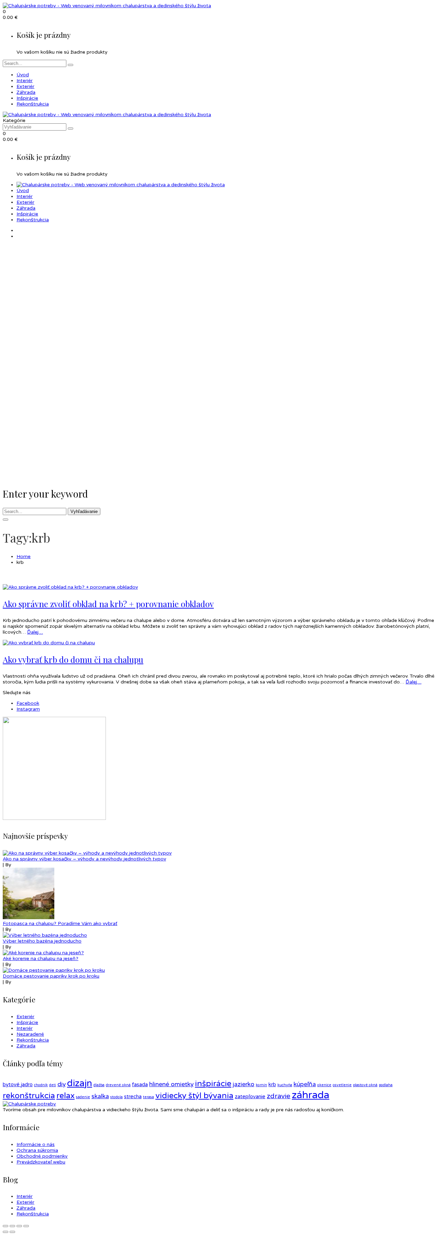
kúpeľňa (305, 1084)
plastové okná (365, 1085)
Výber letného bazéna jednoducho (42, 941)
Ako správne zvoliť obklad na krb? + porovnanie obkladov (108, 603)
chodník (41, 1085)
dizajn (79, 1083)
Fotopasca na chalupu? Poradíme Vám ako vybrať (60, 923)
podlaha (386, 1085)
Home (23, 556)
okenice (324, 1085)
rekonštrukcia (29, 1096)
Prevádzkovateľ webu (40, 1162)
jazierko (243, 1084)
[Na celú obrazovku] (19, 1226)
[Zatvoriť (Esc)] (5, 1226)
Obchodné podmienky (42, 1156)
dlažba (99, 1085)
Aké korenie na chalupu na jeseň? (40, 958)
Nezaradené (30, 1034)
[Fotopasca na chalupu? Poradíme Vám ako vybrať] (28, 918)
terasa (148, 1097)
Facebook (27, 703)
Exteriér (25, 1017)
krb (272, 1084)
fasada (140, 1084)
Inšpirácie (27, 1022)
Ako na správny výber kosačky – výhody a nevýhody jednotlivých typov (84, 859)
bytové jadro (18, 1084)
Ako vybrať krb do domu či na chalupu (73, 659)
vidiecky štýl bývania (194, 1096)
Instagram (28, 709)
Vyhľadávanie (84, 511)
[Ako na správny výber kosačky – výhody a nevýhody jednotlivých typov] (87, 853)
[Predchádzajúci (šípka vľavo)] (5, 1232)
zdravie (278, 1096)
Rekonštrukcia (32, 1040)
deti (52, 1085)
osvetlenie (342, 1085)
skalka (100, 1096)
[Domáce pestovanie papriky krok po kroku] (54, 970)
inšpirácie (213, 1084)
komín (261, 1085)
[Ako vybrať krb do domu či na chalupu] (49, 643)
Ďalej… (35, 632)
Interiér (24, 1028)
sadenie (83, 1097)
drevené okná (118, 1085)
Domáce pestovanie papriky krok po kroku (51, 976)
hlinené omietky (171, 1084)
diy (61, 1084)
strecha (133, 1096)
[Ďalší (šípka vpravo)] (12, 1232)
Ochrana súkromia (37, 1150)
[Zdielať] (12, 1226)
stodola (116, 1097)
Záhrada (25, 1046)
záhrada (310, 1095)
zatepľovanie (250, 1096)
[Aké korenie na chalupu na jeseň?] (43, 953)
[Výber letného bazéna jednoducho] (45, 935)
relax (65, 1096)
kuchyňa (284, 1085)
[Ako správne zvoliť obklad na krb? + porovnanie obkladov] (70, 587)
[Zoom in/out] (26, 1226)
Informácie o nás (35, 1144)
